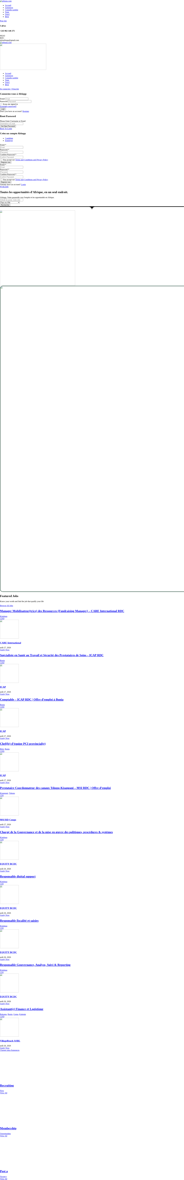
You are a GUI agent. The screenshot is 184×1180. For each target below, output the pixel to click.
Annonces (9, 8)
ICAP (3, 687)
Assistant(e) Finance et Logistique (21, 1009)
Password (4, 101)
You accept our (25, 160)
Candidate (9, 138)
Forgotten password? (8, 106)
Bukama (3, 1014)
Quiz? (7, 14)
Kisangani (4, 793)
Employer (9, 140)
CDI (2, 795)
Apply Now (5, 650)
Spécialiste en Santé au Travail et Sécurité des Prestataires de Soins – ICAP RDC (52, 655)
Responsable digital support (18, 876)
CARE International (10, 642)
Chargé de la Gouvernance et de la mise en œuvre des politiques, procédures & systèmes (56, 832)
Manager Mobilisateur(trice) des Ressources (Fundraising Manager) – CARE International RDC (62, 611)
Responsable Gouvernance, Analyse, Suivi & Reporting (35, 964)
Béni (2, 749)
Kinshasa (3, 616)
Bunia (2, 660)
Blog (7, 17)
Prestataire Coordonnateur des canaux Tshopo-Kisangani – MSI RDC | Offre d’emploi (55, 788)
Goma (15, 1014)
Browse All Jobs (6, 606)
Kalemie (22, 1014)
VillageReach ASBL (10, 1040)
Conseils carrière (11, 10)
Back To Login (6, 129)
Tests (7, 12)
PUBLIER (4, 187)
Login (23, 184)
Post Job (3, 21)
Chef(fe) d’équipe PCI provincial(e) (23, 743)
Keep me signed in (10, 104)
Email (2, 99)
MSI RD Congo (8, 819)
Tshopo (12, 793)
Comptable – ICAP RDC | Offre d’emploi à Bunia (31, 699)
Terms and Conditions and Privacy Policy (31, 160)
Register (26, 111)
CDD (2, 618)
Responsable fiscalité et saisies (19, 920)
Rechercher (5, 205)
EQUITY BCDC (8, 864)
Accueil (8, 5)
